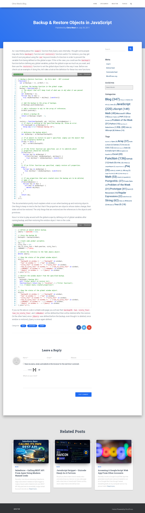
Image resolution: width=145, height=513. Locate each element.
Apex (114, 141)
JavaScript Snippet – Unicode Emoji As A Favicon (71, 471)
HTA (107, 104)
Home (95, 3)
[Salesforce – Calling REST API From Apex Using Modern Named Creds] (31, 451)
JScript (42, 325)
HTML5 (127, 163)
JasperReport (110, 166)
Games (129, 100)
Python (115, 124)
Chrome (126, 145)
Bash (110, 145)
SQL (121, 127)
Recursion (111, 193)
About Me (115, 3)
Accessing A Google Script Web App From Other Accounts (113, 471)
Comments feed (111, 72)
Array (123, 141)
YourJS (124, 3)
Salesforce (110, 127)
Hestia (114, 509)
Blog (23, 325)
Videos (119, 130)
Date (127, 148)
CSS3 (116, 148)
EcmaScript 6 (112, 151)
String (112, 200)
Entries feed (110, 68)
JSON (112, 170)
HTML (120, 163)
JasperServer (120, 166)
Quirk (130, 189)
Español (108, 154)
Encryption (124, 151)
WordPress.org (111, 76)
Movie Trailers (114, 117)
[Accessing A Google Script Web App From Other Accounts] (113, 451)
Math (110, 113)
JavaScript (32, 325)
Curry (121, 148)
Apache (108, 141)
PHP (123, 117)
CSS (109, 147)
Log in (108, 64)
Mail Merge (124, 173)
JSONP (119, 170)
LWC (117, 173)
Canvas (117, 145)
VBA (129, 127)
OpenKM (127, 177)
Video (122, 201)
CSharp (123, 100)
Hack (112, 163)
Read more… (33, 489)
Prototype (118, 188)
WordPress (129, 509)
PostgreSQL (114, 180)
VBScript (110, 130)
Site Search (104, 3)
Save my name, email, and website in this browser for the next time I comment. (52, 364)
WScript (110, 204)
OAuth (120, 177)
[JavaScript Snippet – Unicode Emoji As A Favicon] (72, 451)
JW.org (126, 170)
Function (115, 158)
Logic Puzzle (110, 173)
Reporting (123, 124)
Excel (117, 154)
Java (113, 105)
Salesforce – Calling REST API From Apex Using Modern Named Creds (29, 473)
